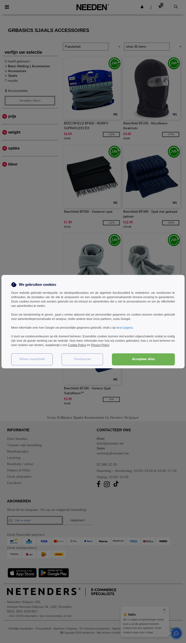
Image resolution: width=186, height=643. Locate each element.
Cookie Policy (77, 345)
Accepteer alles (143, 359)
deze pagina (124, 327)
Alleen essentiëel (32, 359)
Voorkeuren (82, 359)
